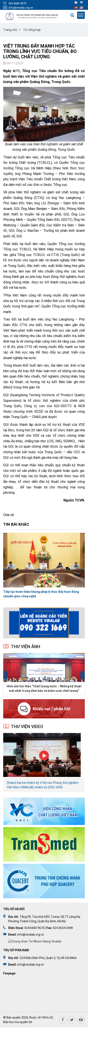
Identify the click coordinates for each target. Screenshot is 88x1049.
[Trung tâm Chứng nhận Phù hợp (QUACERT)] (44, 881)
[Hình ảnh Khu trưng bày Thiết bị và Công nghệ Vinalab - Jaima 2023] (44, 667)
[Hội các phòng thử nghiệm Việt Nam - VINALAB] (31, 16)
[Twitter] (72, 1020)
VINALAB (47, 1017)
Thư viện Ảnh (25, 646)
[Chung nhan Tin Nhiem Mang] (34, 941)
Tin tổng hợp (32, 30)
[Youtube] (81, 1020)
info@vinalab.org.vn (21, 7)
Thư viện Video (27, 726)
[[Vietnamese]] (76, 7)
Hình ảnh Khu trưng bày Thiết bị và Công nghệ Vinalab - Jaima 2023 (44, 688)
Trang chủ (10, 30)
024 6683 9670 (17, 3)
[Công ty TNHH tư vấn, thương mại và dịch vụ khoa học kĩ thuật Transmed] (44, 844)
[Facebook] (62, 1020)
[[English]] (81, 7)
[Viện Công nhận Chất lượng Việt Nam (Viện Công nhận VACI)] (44, 811)
